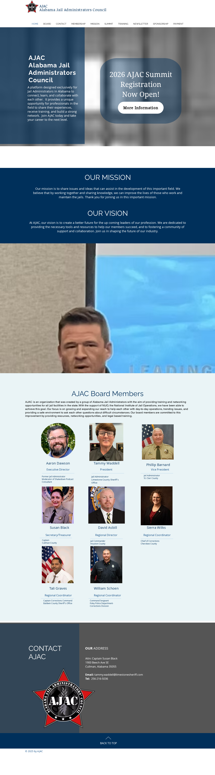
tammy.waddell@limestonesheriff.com (118, 674)
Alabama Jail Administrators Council (72, 9)
